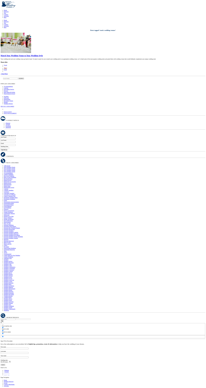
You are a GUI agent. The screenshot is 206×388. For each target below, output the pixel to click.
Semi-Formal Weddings (10, 248)
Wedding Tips (7, 304)
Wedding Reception (9, 294)
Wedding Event (8, 277)
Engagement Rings (9, 205)
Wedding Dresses (8, 103)
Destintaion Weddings (9, 199)
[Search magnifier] (2, 321)
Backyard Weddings (9, 176)
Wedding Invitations (9, 286)
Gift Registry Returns (9, 213)
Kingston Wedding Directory (11, 233)
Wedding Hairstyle (8, 283)
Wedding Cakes (8, 265)
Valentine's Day (8, 258)
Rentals (6, 102)
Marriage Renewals (9, 241)
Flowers (6, 91)
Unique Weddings (8, 257)
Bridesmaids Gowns (9, 187)
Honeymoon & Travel (9, 93)
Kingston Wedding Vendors (11, 238)
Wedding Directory (9, 381)
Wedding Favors (8, 278)
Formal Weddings (8, 212)
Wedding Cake (7, 264)
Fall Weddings (7, 207)
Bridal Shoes (7, 186)
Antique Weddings (8, 174)
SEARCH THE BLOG (13, 317)
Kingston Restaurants (9, 229)
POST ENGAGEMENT (10, 113)
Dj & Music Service (9, 89)
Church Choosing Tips (9, 196)
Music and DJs (7, 244)
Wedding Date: (4, 146)
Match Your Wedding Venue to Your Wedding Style (22, 56)
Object (5, 245)
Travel (5, 252)
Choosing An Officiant (9, 194)
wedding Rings (8, 297)
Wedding (6, 259)
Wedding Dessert (8, 274)
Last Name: (4, 140)
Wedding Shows (8, 299)
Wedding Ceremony (9, 270)
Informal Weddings (9, 225)
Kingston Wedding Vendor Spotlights (13, 236)
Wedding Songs (8, 300)
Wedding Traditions (9, 306)
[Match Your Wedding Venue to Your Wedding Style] (16, 52)
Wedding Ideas (7, 284)
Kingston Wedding (8, 231)
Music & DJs (7, 242)
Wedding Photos (8, 290)
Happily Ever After (9, 216)
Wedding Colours (8, 271)
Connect (6, 14)
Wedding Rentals (8, 296)
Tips (5, 13)
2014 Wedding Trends (9, 168)
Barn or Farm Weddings (10, 177)
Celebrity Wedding (8, 190)
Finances (6, 209)
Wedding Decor (8, 273)
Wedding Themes (8, 303)
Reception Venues (8, 100)
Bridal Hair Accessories (10, 181)
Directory (6, 11)
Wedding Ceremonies (9, 268)
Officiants (6, 98)
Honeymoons (7, 222)
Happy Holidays (8, 218)
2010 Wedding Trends (9, 167)
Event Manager (8, 206)
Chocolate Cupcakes (9, 193)
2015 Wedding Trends (9, 170)
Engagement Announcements (11, 202)
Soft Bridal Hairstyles (9, 249)
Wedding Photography (9, 288)
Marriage (6, 239)
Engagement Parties (9, 203)
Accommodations (8, 86)
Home (5, 10)
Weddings (6, 310)
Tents (5, 251)
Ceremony (6, 192)
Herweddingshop (8, 220)
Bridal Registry (8, 184)
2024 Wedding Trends (9, 171)
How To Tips (7, 223)
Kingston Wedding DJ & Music (12, 235)
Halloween (6, 215)
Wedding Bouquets (9, 262)
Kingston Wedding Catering (11, 232)
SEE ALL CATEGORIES (7, 106)
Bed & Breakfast (8, 178)
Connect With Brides (9, 384)
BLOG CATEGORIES (13, 162)
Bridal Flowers (7, 180)
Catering (6, 88)
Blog (5, 17)
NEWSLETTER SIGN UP (9, 135)
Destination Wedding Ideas (11, 197)
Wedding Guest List (9, 280)
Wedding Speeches (9, 301)
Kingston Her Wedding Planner (12, 228)
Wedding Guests (8, 281)
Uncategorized (7, 254)
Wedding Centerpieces (9, 267)
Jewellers (6, 96)
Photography (7, 99)
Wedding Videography (9, 309)
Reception (6, 246)
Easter (5, 200)
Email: (2, 143)
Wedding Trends (8, 307)
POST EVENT (8, 112)
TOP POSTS (10, 156)
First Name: (4, 137)
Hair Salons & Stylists (9, 92)
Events (5, 383)
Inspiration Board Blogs (10, 226)
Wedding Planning (8, 291)
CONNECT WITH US (13, 120)
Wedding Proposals (9, 293)
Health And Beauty (9, 219)
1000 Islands (7, 165)
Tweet (5, 65)
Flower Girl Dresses (9, 210)
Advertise (6, 16)
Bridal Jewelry (7, 183)
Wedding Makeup (8, 287)
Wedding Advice (8, 261)
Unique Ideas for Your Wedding (12, 255)
